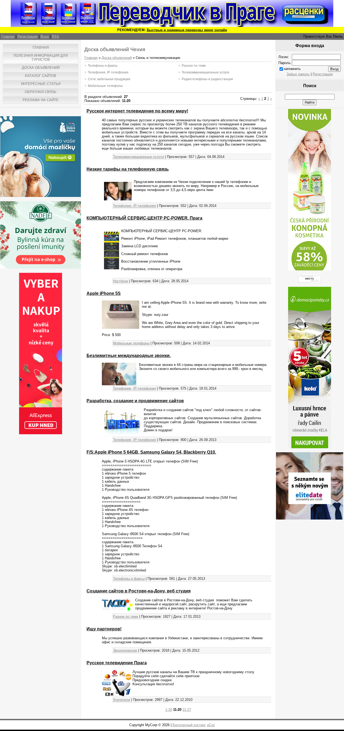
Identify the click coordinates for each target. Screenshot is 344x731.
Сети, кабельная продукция (109, 79)
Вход (45, 36)
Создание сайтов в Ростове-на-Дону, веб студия (139, 591)
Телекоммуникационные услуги (205, 72)
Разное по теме (194, 66)
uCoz (211, 725)
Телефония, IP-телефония (108, 72)
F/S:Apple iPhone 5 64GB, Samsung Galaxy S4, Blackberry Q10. (151, 452)
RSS (55, 36)
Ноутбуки (120, 281)
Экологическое (125, 650)
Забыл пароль (298, 74)
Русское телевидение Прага (117, 663)
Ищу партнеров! (104, 629)
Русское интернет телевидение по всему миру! (137, 111)
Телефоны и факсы (102, 66)
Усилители (121, 700)
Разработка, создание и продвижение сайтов (135, 400)
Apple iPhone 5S (104, 293)
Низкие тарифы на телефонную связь (128, 169)
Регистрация (27, 36)
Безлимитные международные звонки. (129, 355)
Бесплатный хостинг (189, 725)
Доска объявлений (117, 58)
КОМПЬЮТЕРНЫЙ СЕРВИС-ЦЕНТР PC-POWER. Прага (144, 218)
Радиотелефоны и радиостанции (207, 79)
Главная (8, 36)
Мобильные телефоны (105, 86)
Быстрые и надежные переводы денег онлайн (187, 30)
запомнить (292, 69)
